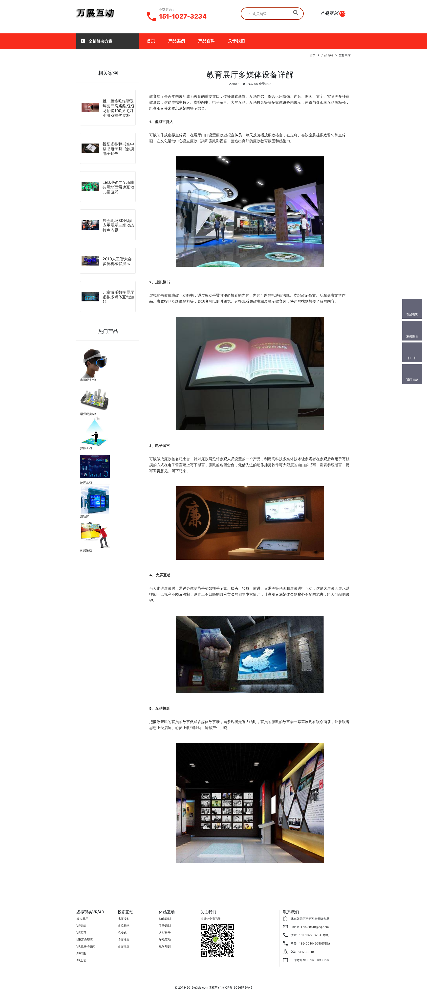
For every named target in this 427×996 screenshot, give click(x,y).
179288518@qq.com (315, 927)
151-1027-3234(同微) (314, 935)
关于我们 (236, 40)
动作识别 (165, 919)
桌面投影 (123, 946)
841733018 (306, 952)
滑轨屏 (84, 516)
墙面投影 (123, 939)
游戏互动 (165, 939)
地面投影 (123, 919)
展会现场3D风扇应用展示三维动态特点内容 (118, 225)
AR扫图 (81, 953)
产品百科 (206, 40)
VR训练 (81, 925)
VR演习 (81, 932)
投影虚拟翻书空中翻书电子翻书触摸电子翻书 (118, 149)
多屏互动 (86, 482)
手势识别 (165, 925)
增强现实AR (88, 414)
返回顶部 (412, 380)
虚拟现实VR (88, 380)
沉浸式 (122, 932)
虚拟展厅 (82, 919)
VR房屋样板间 (85, 946)
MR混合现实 (84, 939)
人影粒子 (165, 932)
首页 (151, 40)
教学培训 (165, 946)
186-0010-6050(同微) (314, 943)
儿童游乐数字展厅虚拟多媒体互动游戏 (118, 297)
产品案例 (176, 40)
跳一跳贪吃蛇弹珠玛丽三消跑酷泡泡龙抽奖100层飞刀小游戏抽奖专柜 (118, 108)
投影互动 (86, 448)
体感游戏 (86, 550)
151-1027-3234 (183, 16)
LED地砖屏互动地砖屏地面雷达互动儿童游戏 (118, 187)
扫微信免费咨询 (210, 919)
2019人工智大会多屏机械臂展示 (117, 261)
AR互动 (81, 960)
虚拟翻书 (123, 925)
